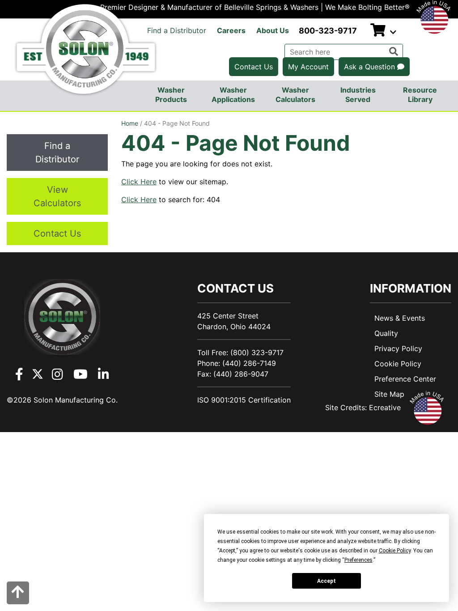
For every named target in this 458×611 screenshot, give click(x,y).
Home (129, 123)
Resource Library (420, 94)
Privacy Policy (398, 348)
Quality (386, 333)
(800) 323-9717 (257, 352)
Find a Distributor (176, 30)
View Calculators (57, 196)
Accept (326, 581)
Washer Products (171, 94)
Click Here (139, 181)
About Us (272, 30)
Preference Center (405, 378)
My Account (308, 66)
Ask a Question (370, 66)
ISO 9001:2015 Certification (244, 399)
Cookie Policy (397, 363)
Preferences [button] (358, 560)
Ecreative (385, 407)
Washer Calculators (295, 94)
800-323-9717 (328, 30)
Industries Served (358, 94)
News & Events (399, 318)
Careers (231, 30)
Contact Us (253, 66)
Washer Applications (233, 94)
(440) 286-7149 (249, 363)
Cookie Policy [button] (395, 550)
